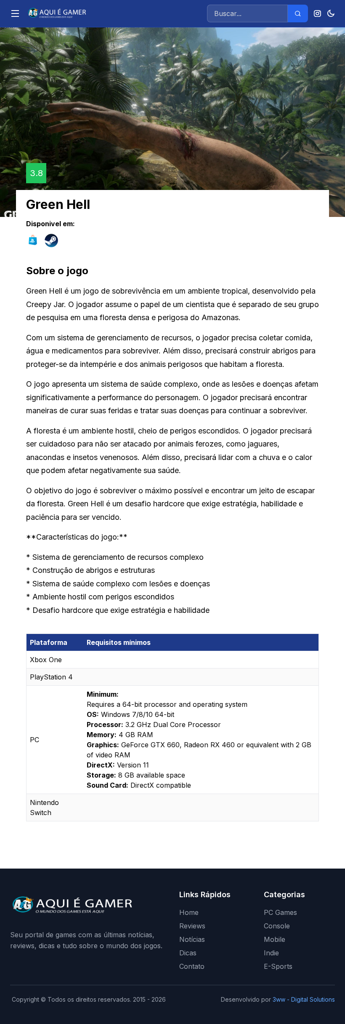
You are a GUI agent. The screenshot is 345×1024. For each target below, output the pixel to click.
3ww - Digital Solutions (304, 999)
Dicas (187, 953)
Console (277, 926)
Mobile (274, 939)
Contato (191, 966)
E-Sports (278, 966)
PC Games (280, 912)
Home (189, 912)
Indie (271, 953)
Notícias (192, 939)
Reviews (192, 926)
